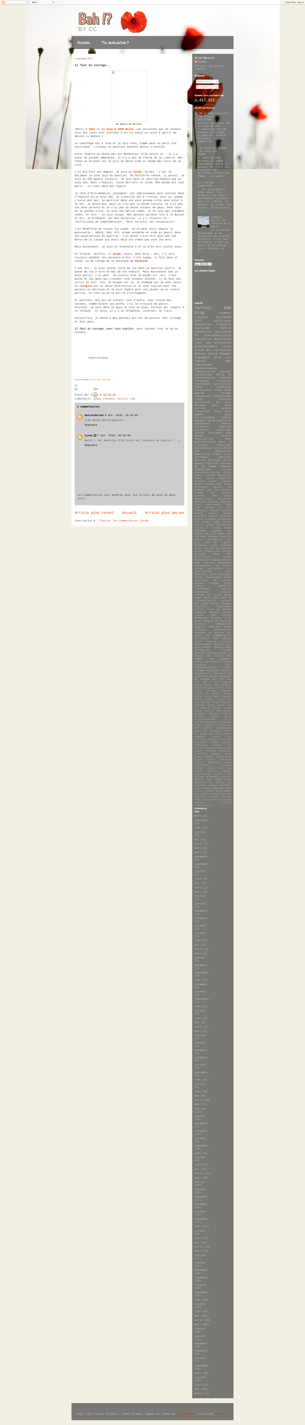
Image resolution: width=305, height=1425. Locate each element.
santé (211, 420)
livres (218, 774)
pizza (198, 788)
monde (228, 779)
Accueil (83, 42)
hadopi (211, 759)
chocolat (213, 739)
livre (213, 481)
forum (228, 754)
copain (217, 745)
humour (225, 313)
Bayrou (199, 551)
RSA (229, 533)
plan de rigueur (217, 542)
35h (205, 682)
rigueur (226, 481)
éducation (203, 324)
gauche (199, 393)
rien (198, 343)
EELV (228, 688)
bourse (199, 513)
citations (225, 739)
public (199, 586)
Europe (227, 693)
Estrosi (200, 609)
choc (207, 635)
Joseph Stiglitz (221, 702)
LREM (202, 708)
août (198, 827)
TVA (197, 536)
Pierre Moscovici (219, 475)
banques (226, 490)
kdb (211, 659)
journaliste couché (213, 650)
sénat (198, 597)
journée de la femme (213, 465)
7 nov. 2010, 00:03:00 (114, 435)
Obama (198, 621)
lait (228, 539)
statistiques (209, 799)
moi (209, 350)
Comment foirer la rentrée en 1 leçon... (220, 222)
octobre (200, 925)
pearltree (225, 785)
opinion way (223, 782)
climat (215, 742)
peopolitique (203, 499)
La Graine (214, 708)
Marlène (137, 124)
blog (199, 312)
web (205, 676)
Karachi (210, 507)
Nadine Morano (221, 560)
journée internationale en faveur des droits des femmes (213, 656)
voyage (227, 522)
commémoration (222, 635)
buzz (203, 536)
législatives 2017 (213, 571)
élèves (213, 676)
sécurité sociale (206, 501)
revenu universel (220, 794)
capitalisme (203, 374)
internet (225, 516)
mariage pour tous (213, 405)
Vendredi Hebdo (220, 627)
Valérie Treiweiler (218, 725)
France (216, 528)
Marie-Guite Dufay (213, 557)
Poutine (199, 722)
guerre (227, 493)
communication (205, 371)
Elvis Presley (205, 691)
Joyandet (200, 705)
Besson (214, 603)
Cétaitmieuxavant (205, 688)
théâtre (199, 802)
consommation (203, 565)
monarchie (201, 574)
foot (213, 493)
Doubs (198, 484)
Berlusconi (224, 525)
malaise (226, 777)
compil (227, 513)
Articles (206, 81)
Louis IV (209, 711)
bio (229, 632)
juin (198, 878)
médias (200, 354)
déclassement (203, 644)
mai (197, 839)
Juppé (215, 554)
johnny (198, 771)
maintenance (213, 777)
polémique (201, 545)
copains (201, 317)
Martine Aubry (215, 533)
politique (222, 321)
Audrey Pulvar (203, 685)
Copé (197, 507)
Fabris (198, 696)
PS (196, 335)
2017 (197, 682)
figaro (213, 516)
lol (229, 568)
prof (217, 357)
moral (213, 574)
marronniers (213, 661)
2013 (228, 679)
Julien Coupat (216, 705)
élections (224, 420)
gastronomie (202, 647)
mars (198, 816)
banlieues (224, 563)
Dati (218, 551)
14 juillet (223, 548)
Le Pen (225, 507)
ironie (210, 768)
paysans (212, 785)
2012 (198, 321)
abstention (223, 451)
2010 (228, 504)
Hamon (227, 528)
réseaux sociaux (220, 797)
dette (198, 478)
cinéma (199, 493)
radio (228, 788)
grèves (199, 539)
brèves (226, 423)
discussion (224, 748)
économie (223, 317)
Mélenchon (201, 618)
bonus (228, 734)
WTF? (197, 728)
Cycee (89, 435)
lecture (212, 771)
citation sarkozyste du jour (213, 401)
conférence (201, 745)
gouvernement (206, 368)
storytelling (222, 673)
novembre (201, 918)
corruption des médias (213, 638)
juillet (200, 832)
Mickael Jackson (207, 716)
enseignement (206, 346)
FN (229, 374)
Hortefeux (201, 487)
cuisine (212, 641)
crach (198, 641)
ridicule (225, 592)
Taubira (200, 627)
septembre (202, 820)
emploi (199, 463)
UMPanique (201, 510)
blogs (199, 387)
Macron (218, 487)
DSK (197, 451)
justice (200, 481)
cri (229, 745)
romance (225, 466)
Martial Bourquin (208, 460)
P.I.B (228, 719)
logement (225, 659)
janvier (200, 903)
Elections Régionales (213, 606)
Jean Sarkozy (202, 702)
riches (227, 667)
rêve (197, 799)
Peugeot (208, 621)
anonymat (200, 632)
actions (209, 563)
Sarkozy (203, 308)
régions (226, 670)
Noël (197, 563)
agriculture (222, 384)
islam (221, 768)
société (225, 371)
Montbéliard (202, 560)
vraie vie (201, 548)
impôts (226, 417)
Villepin (200, 629)
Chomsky (226, 603)
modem (218, 779)
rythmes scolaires (207, 670)
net (211, 782)
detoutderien (94, 415)
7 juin (214, 682)
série (220, 374)
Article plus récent (94, 513)
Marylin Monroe (220, 713)
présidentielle (217, 335)
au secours (216, 632)
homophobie (202, 396)
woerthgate (214, 504)
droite (226, 436)
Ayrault (226, 600)
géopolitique (222, 647)
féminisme (203, 365)
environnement (205, 417)
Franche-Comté (213, 484)
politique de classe (213, 580)
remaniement (202, 589)
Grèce (227, 484)
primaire (211, 519)
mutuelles (200, 782)
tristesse (225, 802)
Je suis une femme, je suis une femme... (213, 151)
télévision (202, 469)
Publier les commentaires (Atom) (124, 520)
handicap (226, 759)
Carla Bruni (222, 448)
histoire (212, 463)
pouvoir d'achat (207, 583)
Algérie (226, 682)
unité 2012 (211, 597)
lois (197, 542)
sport (227, 595)
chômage (213, 536)
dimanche (212, 748)
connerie (200, 516)
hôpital (199, 762)
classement (201, 742)
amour (198, 731)
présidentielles (205, 667)
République (224, 624)
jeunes (199, 568)
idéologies (214, 762)
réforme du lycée (208, 595)
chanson (108, 398)
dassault (200, 748)
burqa (198, 635)
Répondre (91, 425)
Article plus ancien (164, 513)
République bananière (218, 722)
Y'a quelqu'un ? (115, 42)
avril (199, 843)
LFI (229, 705)
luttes (199, 661)
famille (216, 754)
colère (213, 513)
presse (199, 519)
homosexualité (205, 377)
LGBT (228, 554)
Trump (198, 725)
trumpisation (202, 805)
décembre (201, 856)
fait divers (222, 565)
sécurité (224, 457)
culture (226, 641)
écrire (122, 398)
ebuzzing (225, 536)
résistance (224, 499)
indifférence (202, 765)
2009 (221, 679)
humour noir (222, 454)
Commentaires (209, 87)
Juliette (108, 379)
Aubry (210, 525)
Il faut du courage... (95, 379)
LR (196, 708)
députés (219, 644)
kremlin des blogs (213, 496)
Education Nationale (213, 339)
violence (201, 426)
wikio (213, 354)
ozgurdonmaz (186, 1414)
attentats (215, 731)
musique (200, 420)
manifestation (205, 442)
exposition (201, 754)
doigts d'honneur (206, 751)
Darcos (215, 472)
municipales (213, 577)
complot (226, 742)
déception (225, 751)
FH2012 (225, 328)
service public (213, 408)
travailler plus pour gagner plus (213, 413)
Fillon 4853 (211, 696)
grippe (226, 393)
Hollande (200, 531)
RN (216, 621)
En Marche (213, 693)
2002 (214, 679)
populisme (217, 788)
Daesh (220, 688)
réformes (201, 457)
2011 (223, 597)
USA (216, 490)
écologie (215, 432)
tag (132, 398)
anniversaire (222, 629)
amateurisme (224, 728)
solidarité (202, 673)
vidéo (216, 522)
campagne (200, 736)
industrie (224, 478)
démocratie (202, 454)
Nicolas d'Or (221, 618)
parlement (200, 785)
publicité (224, 586)
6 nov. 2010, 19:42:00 (121, 415)
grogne (198, 759)
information (214, 539)
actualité (222, 343)
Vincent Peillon (220, 510)
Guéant (199, 475)
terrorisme (224, 799)
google (198, 756)
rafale (198, 791)
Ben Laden (201, 603)
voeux (198, 676)
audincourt (202, 423)
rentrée (209, 791)
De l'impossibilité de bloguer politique (213, 116)
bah (227, 308)
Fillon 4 (201, 528)
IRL (229, 699)
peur (228, 664)
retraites (222, 350)
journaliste (215, 568)
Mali (219, 711)
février (200, 896)
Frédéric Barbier (207, 612)
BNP (217, 685)
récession (200, 797)
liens (199, 399)
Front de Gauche (219, 609)
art (205, 731)
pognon (206, 788)
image (228, 762)
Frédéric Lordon (215, 699)
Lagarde (216, 531)
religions (202, 381)
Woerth (208, 728)
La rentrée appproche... (207, 184)
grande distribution (218, 756)
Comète (209, 551)
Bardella (226, 685)
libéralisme (222, 396)
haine (210, 478)
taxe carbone (221, 545)
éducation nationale (213, 332)
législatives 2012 (213, 439)
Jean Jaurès (220, 615)
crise (218, 390)
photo (227, 577)
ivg (229, 768)
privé (227, 583)
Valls (227, 460)
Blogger (220, 1414)
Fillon (227, 472)
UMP (228, 361)
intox (226, 346)
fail (228, 644)
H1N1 (228, 390)
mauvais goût (203, 779)
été (212, 548)
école (199, 350)
